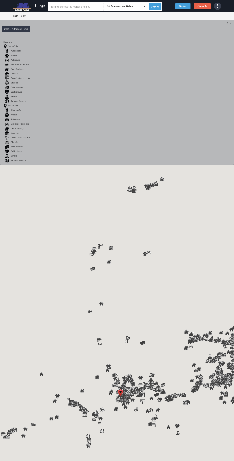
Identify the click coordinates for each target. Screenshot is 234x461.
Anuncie (202, 6)
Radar (183, 6)
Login (42, 6)
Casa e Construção (17, 69)
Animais (14, 55)
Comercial (14, 73)
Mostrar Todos (12, 46)
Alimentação (16, 50)
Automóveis (15, 59)
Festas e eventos (17, 87)
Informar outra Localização (16, 29)
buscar (155, 6)
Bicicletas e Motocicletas (20, 64)
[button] (217, 6)
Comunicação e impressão (20, 78)
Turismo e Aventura (18, 101)
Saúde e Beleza (16, 91)
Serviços (14, 96)
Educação (14, 82)
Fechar (229, 23)
